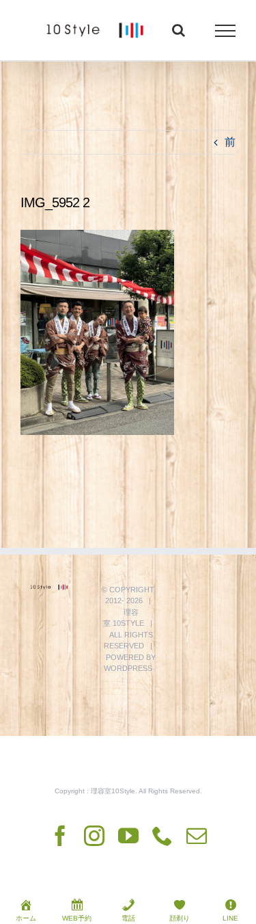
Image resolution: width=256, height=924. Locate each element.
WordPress (128, 668)
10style (128, 623)
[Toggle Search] (178, 30)
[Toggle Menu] (225, 31)
